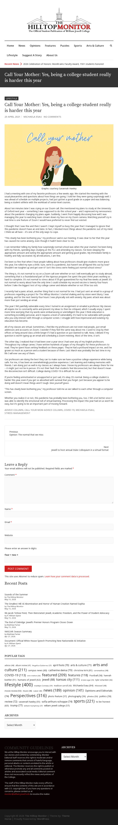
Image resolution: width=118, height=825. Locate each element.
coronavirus (101, 670)
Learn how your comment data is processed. (67, 576)
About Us (51, 55)
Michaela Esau (33, 116)
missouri (100, 685)
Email (8, 522)
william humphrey (33, 706)
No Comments (52, 116)
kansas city (68, 679)
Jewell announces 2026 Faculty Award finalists (46, 63)
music (27, 690)
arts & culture (81, 665)
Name (9, 509)
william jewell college (57, 705)
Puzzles (64, 45)
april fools (61, 665)
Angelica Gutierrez (42, 665)
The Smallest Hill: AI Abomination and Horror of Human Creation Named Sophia (45, 603)
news (52, 690)
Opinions (35, 45)
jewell (48, 679)
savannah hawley (29, 701)
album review (23, 665)
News (22, 45)
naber (37, 691)
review (11, 701)
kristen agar (87, 680)
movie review (13, 690)
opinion (73, 690)
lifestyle (19, 685)
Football (95, 675)
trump (16, 705)
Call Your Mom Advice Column (44, 409)
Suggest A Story (32, 55)
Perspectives (28, 695)
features (78, 675)
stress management (17, 413)
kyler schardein (103, 680)
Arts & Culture (95, 45)
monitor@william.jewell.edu (17, 794)
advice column (14, 409)
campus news (37, 670)
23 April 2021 (12, 116)
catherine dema (60, 670)
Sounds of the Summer (16, 594)
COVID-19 (69, 409)
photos (92, 696)
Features (50, 45)
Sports (78, 45)
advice (9, 665)
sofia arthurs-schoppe (57, 701)
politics (105, 696)
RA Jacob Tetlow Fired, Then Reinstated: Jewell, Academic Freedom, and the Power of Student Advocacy (57, 612)
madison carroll (63, 685)
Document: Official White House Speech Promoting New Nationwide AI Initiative (45, 640)
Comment (11, 474)
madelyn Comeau (43, 685)
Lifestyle (12, 55)
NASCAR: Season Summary (18, 631)
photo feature (57, 696)
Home (10, 45)
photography (77, 696)
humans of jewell (29, 679)
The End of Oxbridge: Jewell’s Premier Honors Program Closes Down (39, 622)
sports (84, 701)
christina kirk (83, 670)
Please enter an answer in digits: (21, 548)
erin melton (34, 675)
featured (54, 674)
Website (9, 535)
